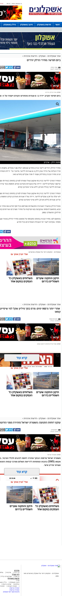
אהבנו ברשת (7, 584)
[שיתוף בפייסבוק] (17, 68)
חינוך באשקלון (26, 24)
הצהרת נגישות (14, 588)
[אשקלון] (45, 15)
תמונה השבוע (12, 586)
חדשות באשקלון (44, 24)
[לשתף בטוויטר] (9, 68)
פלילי (17, 580)
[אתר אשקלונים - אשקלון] (50, 566)
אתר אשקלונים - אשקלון (49, 56)
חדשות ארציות (30, 56)
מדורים (16, 570)
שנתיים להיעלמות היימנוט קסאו (47, 344)
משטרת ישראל (52, 455)
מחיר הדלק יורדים (51, 92)
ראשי (57, 24)
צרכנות (8, 572)
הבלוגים (16, 584)
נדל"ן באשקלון (9, 24)
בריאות (17, 576)
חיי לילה (16, 572)
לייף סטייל (15, 574)
